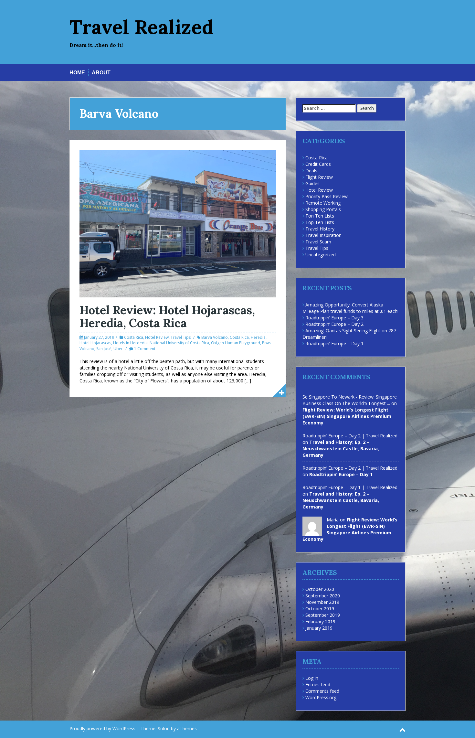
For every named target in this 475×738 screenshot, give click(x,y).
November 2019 (322, 602)
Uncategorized (320, 254)
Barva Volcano (214, 337)
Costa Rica (133, 337)
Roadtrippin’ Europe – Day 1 (334, 343)
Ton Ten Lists (319, 216)
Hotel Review (157, 337)
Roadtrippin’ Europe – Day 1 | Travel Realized (349, 487)
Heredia (258, 337)
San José (103, 348)
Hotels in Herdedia (130, 343)
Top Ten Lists (319, 222)
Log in (311, 678)
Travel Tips (181, 337)
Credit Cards (318, 164)
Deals (311, 170)
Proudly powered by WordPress (102, 728)
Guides (312, 183)
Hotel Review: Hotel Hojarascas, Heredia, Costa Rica (167, 316)
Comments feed (322, 691)
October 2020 (319, 589)
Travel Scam (318, 242)
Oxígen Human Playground (235, 343)
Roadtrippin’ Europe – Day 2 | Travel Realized (349, 436)
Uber (118, 348)
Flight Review (319, 177)
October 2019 (319, 608)
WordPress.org (320, 697)
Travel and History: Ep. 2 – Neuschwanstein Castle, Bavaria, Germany (340, 448)
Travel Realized (141, 27)
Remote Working (323, 203)
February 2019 (320, 621)
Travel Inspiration (323, 235)
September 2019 (322, 615)
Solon (164, 728)
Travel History (319, 229)
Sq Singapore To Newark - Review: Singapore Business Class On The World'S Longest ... (349, 400)
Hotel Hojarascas (95, 343)
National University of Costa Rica (179, 343)
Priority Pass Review (326, 196)
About (101, 72)
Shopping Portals (323, 209)
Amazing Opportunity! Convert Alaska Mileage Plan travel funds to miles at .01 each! (350, 308)
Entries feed (317, 684)
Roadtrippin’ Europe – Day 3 (334, 318)
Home (77, 72)
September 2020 (322, 596)
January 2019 (318, 628)
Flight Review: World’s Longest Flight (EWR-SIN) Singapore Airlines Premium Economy (346, 416)
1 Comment (144, 348)
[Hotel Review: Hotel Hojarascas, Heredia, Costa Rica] (177, 223)
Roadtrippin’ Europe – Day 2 (334, 324)
